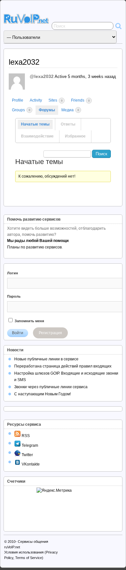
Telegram (29, 445)
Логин (12, 273)
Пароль (14, 296)
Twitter (27, 455)
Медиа (70, 110)
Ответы (68, 124)
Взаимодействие (37, 136)
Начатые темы (35, 124)
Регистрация (50, 333)
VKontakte (30, 464)
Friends (80, 100)
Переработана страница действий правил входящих (62, 366)
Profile (17, 100)
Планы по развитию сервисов (34, 247)
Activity (36, 100)
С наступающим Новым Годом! (42, 394)
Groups (21, 110)
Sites (55, 100)
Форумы (47, 110)
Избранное (75, 136)
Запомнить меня (29, 321)
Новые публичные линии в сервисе (46, 359)
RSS (25, 435)
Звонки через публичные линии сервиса (51, 387)
